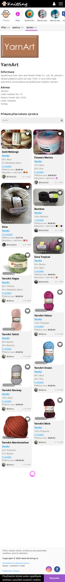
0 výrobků (6, 166)
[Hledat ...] (30, 120)
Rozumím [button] (54, 578)
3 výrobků (39, 271)
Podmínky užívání (11, 571)
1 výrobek (39, 219)
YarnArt (6, 155)
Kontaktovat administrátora (16, 563)
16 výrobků (7, 234)
